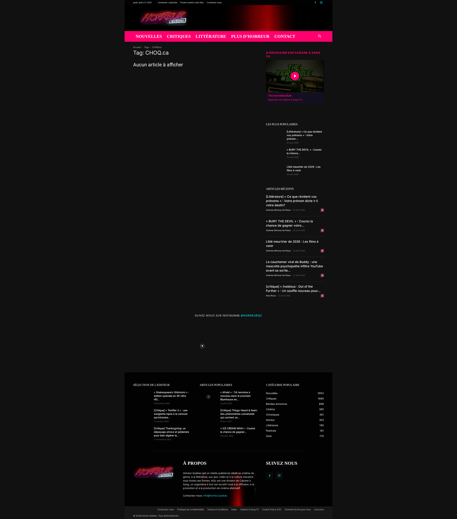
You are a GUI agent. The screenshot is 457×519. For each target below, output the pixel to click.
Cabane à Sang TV (249, 509)
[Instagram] (321, 2)
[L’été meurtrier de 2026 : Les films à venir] (275, 171)
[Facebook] (315, 2)
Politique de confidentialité (190, 509)
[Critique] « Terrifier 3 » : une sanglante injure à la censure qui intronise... (170, 414)
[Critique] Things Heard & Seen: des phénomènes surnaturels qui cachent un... (238, 414)
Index (234, 509)
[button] (319, 36)
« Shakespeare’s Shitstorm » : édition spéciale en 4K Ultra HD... (171, 396)
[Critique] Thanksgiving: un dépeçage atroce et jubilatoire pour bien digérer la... (171, 432)
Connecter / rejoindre (167, 2)
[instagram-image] (150, 345)
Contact (284, 36)
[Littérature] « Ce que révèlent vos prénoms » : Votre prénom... (304, 135)
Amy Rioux (271, 295)
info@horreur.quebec (215, 495)
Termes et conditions (217, 509)
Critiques (179, 36)
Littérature (211, 36)
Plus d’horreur (250, 36)
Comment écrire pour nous (298, 509)
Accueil (137, 47)
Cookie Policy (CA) (271, 509)
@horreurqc (251, 315)
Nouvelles (149, 36)
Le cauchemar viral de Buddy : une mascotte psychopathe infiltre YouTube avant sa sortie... (294, 266)
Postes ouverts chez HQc (192, 2)
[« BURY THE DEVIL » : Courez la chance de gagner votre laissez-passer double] (275, 154)
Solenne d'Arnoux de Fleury (278, 210)
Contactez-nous (214, 2)
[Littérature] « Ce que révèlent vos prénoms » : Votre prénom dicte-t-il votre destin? (292, 201)
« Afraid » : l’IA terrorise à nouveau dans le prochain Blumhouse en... (235, 396)
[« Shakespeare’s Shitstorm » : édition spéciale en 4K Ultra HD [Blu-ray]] (142, 397)
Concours (319, 509)
